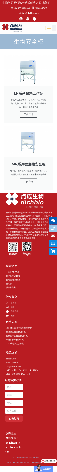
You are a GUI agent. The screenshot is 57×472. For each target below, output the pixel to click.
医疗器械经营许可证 (38, 462)
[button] (13, 254)
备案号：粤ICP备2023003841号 (18, 462)
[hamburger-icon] (48, 28)
